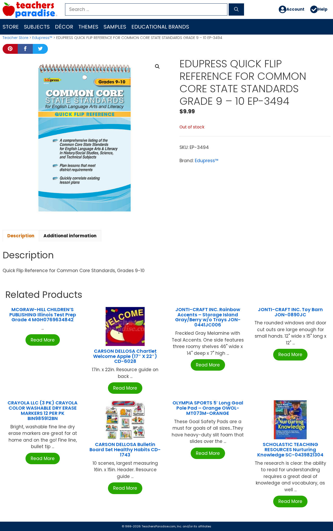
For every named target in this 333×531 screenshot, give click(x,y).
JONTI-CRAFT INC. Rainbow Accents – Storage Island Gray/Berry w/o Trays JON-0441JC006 (208, 317)
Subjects (37, 26)
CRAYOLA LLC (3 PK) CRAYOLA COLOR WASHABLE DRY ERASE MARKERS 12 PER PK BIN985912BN (43, 410)
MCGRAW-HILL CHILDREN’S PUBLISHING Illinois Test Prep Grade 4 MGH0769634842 (42, 314)
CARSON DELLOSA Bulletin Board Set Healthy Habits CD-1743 (125, 449)
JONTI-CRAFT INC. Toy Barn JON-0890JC (290, 312)
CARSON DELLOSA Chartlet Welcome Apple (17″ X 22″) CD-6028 (125, 356)
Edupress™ (42, 37)
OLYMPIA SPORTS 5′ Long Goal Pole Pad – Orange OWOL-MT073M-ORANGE (207, 407)
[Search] (236, 9)
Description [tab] (20, 236)
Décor (64, 26)
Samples (115, 26)
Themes (88, 26)
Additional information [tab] (70, 236)
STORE (11, 26)
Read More (43, 340)
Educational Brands (160, 26)
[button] (157, 66)
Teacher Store (15, 37)
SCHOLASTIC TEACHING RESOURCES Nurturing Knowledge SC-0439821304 (290, 449)
